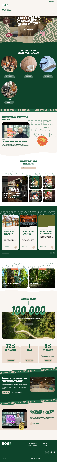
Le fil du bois (8, 14)
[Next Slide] (54, 253)
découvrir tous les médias (28, 168)
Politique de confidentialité (35, 458)
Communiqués (45, 445)
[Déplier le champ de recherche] (53, 11)
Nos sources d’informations (33, 446)
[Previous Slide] (51, 253)
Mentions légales (26, 458)
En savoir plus (28, 324)
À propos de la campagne (32, 445)
